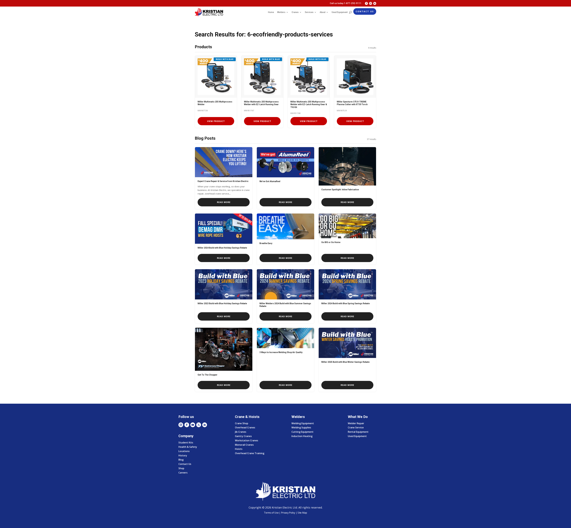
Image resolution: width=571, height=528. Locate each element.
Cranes (295, 12)
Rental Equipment (358, 431)
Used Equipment (340, 12)
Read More (223, 202)
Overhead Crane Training (249, 453)
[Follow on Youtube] (192, 424)
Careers (183, 472)
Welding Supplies (301, 427)
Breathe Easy (265, 243)
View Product (216, 121)
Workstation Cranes (246, 440)
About (322, 12)
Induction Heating (301, 436)
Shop (181, 468)
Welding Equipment (302, 423)
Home (271, 12)
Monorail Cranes (244, 444)
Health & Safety (187, 446)
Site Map (302, 512)
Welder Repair (356, 423)
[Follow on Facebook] (366, 3)
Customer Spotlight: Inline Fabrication (340, 189)
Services (309, 12)
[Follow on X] (198, 424)
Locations (184, 451)
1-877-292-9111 (352, 3)
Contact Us (365, 11)
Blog (180, 459)
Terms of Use (271, 512)
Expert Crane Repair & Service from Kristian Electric (223, 181)
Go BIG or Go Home (330, 242)
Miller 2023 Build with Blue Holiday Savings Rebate (222, 303)
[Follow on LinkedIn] (374, 3)
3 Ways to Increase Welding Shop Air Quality (280, 352)
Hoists (238, 449)
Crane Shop (241, 423)
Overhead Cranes (245, 427)
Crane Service (356, 427)
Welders (281, 12)
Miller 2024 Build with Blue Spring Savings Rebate (345, 303)
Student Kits (185, 442)
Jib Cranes (240, 431)
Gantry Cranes (243, 436)
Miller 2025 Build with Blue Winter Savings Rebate (345, 362)
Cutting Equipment (302, 431)
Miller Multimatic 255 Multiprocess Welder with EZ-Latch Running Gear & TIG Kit (308, 104)
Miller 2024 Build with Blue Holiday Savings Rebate (222, 248)
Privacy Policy (288, 512)
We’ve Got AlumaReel (269, 181)
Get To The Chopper (207, 375)
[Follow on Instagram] (370, 3)
